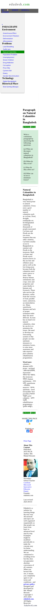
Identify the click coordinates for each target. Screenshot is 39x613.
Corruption (7, 65)
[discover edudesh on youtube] (31, 431)
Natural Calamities (9, 52)
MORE (15, 10)
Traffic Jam (7, 49)
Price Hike (6, 68)
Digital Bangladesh (9, 81)
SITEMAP (5, 12)
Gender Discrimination (11, 76)
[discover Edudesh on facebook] (27, 431)
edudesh (19, 4)
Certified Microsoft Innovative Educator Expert (27, 487)
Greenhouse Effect (9, 33)
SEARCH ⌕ (25, 10)
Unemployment (8, 57)
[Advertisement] (29, 100)
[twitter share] (31, 421)
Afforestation (7, 41)
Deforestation (8, 38)
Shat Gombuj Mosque (10, 87)
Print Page (27, 441)
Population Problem (10, 55)
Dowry (5, 73)
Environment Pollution (11, 36)
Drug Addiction (8, 63)
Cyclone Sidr (7, 70)
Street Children (8, 60)
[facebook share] (27, 421)
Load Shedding (8, 47)
